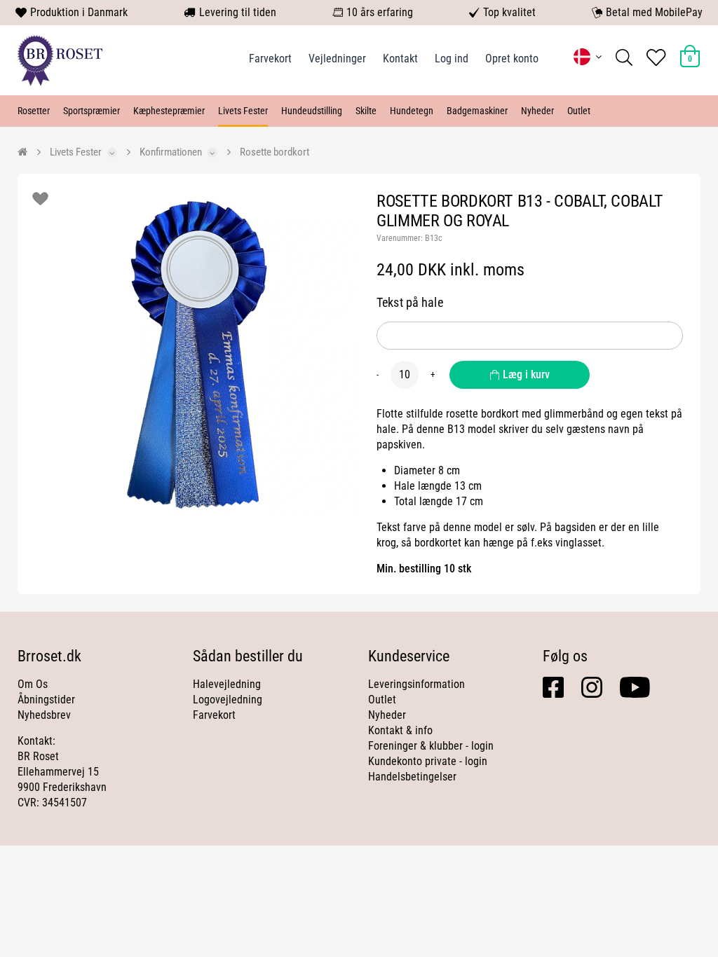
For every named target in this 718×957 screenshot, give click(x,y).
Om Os (33, 684)
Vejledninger (337, 58)
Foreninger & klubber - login (431, 745)
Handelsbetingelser (412, 776)
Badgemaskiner (477, 110)
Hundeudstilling (311, 110)
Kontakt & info (400, 730)
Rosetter (34, 110)
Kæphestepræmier (169, 110)
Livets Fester (243, 110)
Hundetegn (411, 110)
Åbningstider (46, 699)
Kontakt (400, 58)
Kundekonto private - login (427, 761)
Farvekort (270, 58)
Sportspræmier (91, 110)
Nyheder (537, 110)
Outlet (578, 110)
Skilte (366, 110)
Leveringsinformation (416, 684)
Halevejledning (227, 684)
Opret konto (511, 58)
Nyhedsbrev (44, 715)
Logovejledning (227, 699)
